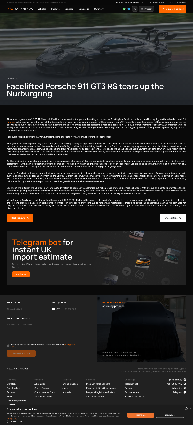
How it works (21, 274)
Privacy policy (12, 418)
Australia (66, 392)
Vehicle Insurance (95, 396)
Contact (11, 404)
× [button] (190, 409)
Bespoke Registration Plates (100, 392)
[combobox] (186, 408)
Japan (65, 388)
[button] (65, 421)
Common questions (17, 400)
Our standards (14, 388)
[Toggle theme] (134, 9)
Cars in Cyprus (41, 388)
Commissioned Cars (44, 392)
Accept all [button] (141, 415)
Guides (128, 388)
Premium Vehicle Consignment (101, 388)
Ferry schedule (132, 392)
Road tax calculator (134, 396)
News (9, 396)
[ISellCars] (20, 9)
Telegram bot (131, 383)
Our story (99, 9)
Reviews (11, 392)
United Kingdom (70, 383)
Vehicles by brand (43, 396)
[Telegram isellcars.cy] (128, 9)
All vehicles (39, 383)
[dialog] (96, 415)
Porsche (11, 122)
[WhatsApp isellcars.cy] (124, 9)
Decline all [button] (170, 415)
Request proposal (21, 353)
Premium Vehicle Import (98, 383)
